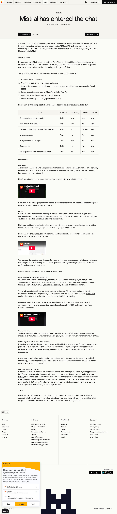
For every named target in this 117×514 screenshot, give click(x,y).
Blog (45, 2)
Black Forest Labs (56, 333)
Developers (37, 2)
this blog (24, 363)
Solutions (18, 2)
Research (27, 2)
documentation (40, 363)
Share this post (90, 34)
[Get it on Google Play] (107, 472)
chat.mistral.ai (34, 395)
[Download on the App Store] (95, 472)
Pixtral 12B (90, 294)
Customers (53, 2)
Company (63, 2)
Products (9, 2)
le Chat (33, 51)
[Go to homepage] (2, 2)
